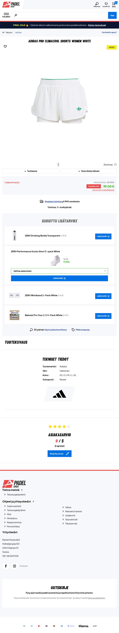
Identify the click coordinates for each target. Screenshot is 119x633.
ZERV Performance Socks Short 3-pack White (35, 251)
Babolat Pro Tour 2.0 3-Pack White (43, 315)
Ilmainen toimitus (53, 201)
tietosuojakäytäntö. (97, 598)
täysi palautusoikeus (56, 329)
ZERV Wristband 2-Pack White (41, 295)
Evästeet (24, 566)
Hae (112, 15)
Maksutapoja (83, 329)
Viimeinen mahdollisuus (103, 189)
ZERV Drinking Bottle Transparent (42, 235)
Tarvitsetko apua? (109, 32)
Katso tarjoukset (97, 25)
